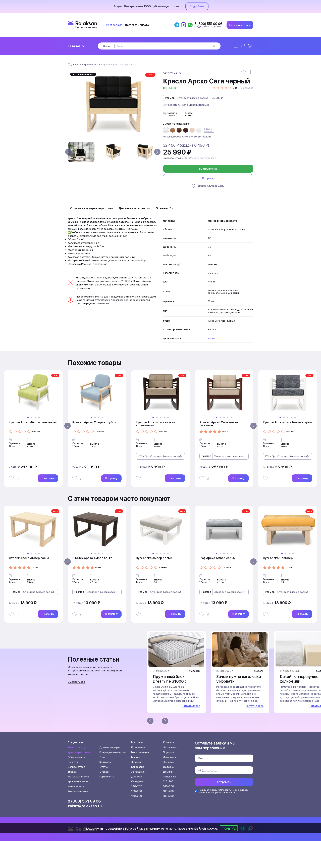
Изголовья (169, 757)
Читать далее (191, 706)
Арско (211, 338)
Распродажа (114, 25)
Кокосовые (137, 766)
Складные (137, 781)
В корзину (208, 178)
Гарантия (73, 762)
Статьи (103, 766)
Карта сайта (106, 776)
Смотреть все (76, 681)
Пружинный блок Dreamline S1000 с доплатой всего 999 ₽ (173, 681)
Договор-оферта (110, 747)
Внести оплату (76, 747)
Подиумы (168, 752)
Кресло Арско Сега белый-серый (287, 422)
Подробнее (197, 6)
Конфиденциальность (112, 752)
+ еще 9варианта (209, 130)
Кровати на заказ (78, 781)
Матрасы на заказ (78, 776)
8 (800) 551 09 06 (84, 801)
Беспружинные (140, 752)
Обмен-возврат (77, 757)
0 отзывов (247, 88)
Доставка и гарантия (134, 208)
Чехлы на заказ (77, 786)
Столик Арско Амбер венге (92, 558)
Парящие (168, 762)
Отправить (224, 782)
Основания (169, 776)
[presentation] (68, 152)
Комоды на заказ (78, 791)
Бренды (72, 771)
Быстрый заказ (208, 168)
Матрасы (137, 742)
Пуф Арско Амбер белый (154, 558)
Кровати (168, 742)
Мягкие (135, 757)
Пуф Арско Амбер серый (217, 558)
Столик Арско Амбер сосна (29, 558)
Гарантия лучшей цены (210, 185)
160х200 (136, 791)
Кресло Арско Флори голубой (94, 422)
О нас (102, 757)
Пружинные (138, 747)
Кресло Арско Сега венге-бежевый (218, 423)
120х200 (168, 781)
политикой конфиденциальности (217, 792)
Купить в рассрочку (79, 752)
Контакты (105, 762)
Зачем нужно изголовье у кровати (238, 679)
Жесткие (136, 762)
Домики (168, 771)
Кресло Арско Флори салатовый (33, 422)
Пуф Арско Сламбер (278, 558)
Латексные (138, 771)
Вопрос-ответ (76, 766)
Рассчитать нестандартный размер (188, 104)
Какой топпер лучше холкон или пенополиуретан (299, 681)
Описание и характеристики (91, 208)
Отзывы (104, 771)
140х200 (136, 786)
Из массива (170, 747)
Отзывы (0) (164, 208)
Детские (136, 776)
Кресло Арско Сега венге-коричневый (155, 423)
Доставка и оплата (137, 25)
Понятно (229, 828)
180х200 (136, 796)
